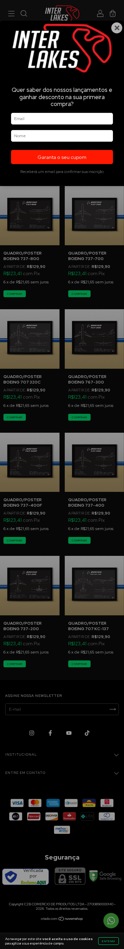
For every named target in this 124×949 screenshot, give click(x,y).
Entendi (108, 941)
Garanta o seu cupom (62, 157)
